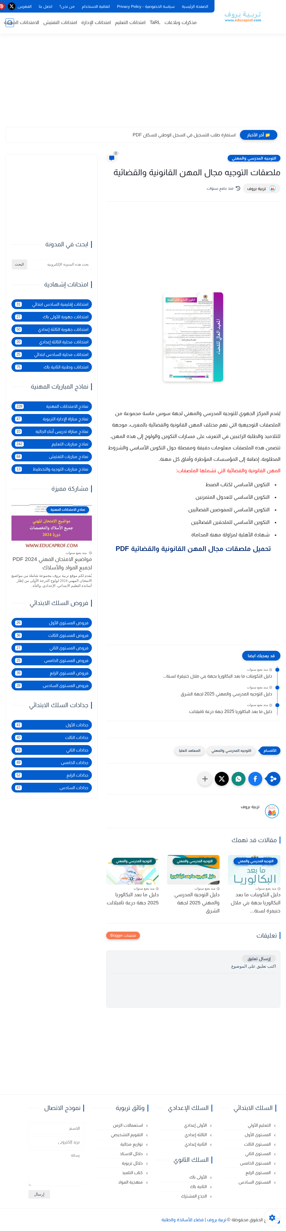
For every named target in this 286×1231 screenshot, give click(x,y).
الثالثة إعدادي (196, 1134)
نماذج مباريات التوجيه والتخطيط (52, 469)
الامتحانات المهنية (21, 22)
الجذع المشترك (194, 1196)
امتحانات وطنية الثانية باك (52, 367)
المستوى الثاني (258, 1153)
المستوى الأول (258, 1134)
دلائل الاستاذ (132, 1153)
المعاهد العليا (189, 750)
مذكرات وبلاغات (181, 22)
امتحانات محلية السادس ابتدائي (52, 354)
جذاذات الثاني (52, 750)
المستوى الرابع (259, 1172)
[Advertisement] (143, 84)
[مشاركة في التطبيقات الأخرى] (205, 779)
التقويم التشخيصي (127, 1134)
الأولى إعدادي (196, 1125)
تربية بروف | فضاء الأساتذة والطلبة (193, 1219)
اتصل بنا (45, 6)
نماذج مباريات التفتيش (52, 456)
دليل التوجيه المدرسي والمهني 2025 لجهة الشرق (226, 694)
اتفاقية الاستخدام (96, 6)
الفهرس (25, 6)
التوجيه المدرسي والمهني (254, 158)
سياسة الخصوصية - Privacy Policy (146, 6)
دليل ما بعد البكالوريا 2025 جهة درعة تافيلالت (230, 711)
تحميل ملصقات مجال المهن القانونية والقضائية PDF (193, 548)
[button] (255, 779)
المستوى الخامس (256, 1163)
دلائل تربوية (133, 1163)
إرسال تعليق (258, 958)
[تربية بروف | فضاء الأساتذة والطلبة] (243, 16)
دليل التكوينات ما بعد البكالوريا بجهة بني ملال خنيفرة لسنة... (217, 676)
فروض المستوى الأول (52, 622)
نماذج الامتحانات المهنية (52, 406)
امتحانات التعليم (130, 22)
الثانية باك (199, 1186)
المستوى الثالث (258, 1144)
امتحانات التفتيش (60, 22)
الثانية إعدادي (196, 1144)
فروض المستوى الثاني (52, 647)
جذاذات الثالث (52, 737)
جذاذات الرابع (52, 775)
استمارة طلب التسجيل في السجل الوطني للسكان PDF (184, 135)
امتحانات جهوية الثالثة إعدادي (52, 329)
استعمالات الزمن (128, 1125)
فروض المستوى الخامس (52, 660)
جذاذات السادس (52, 787)
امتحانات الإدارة (96, 22)
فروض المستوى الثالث (52, 635)
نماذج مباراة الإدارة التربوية (52, 418)
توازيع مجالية (132, 1144)
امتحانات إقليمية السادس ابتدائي (52, 304)
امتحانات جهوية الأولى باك (52, 316)
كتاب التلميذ (133, 1172)
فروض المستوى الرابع (52, 673)
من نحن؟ (67, 6)
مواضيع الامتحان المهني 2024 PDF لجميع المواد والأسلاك (52, 563)
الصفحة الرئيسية (195, 6)
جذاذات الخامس (52, 762)
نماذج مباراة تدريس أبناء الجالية (52, 431)
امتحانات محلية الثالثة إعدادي (52, 341)
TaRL (155, 22)
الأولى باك (198, 1177)
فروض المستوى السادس (52, 685)
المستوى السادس (255, 1182)
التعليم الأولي (260, 1125)
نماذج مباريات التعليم (52, 444)
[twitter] (11, 6)
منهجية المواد (131, 1182)
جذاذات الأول (52, 724)
